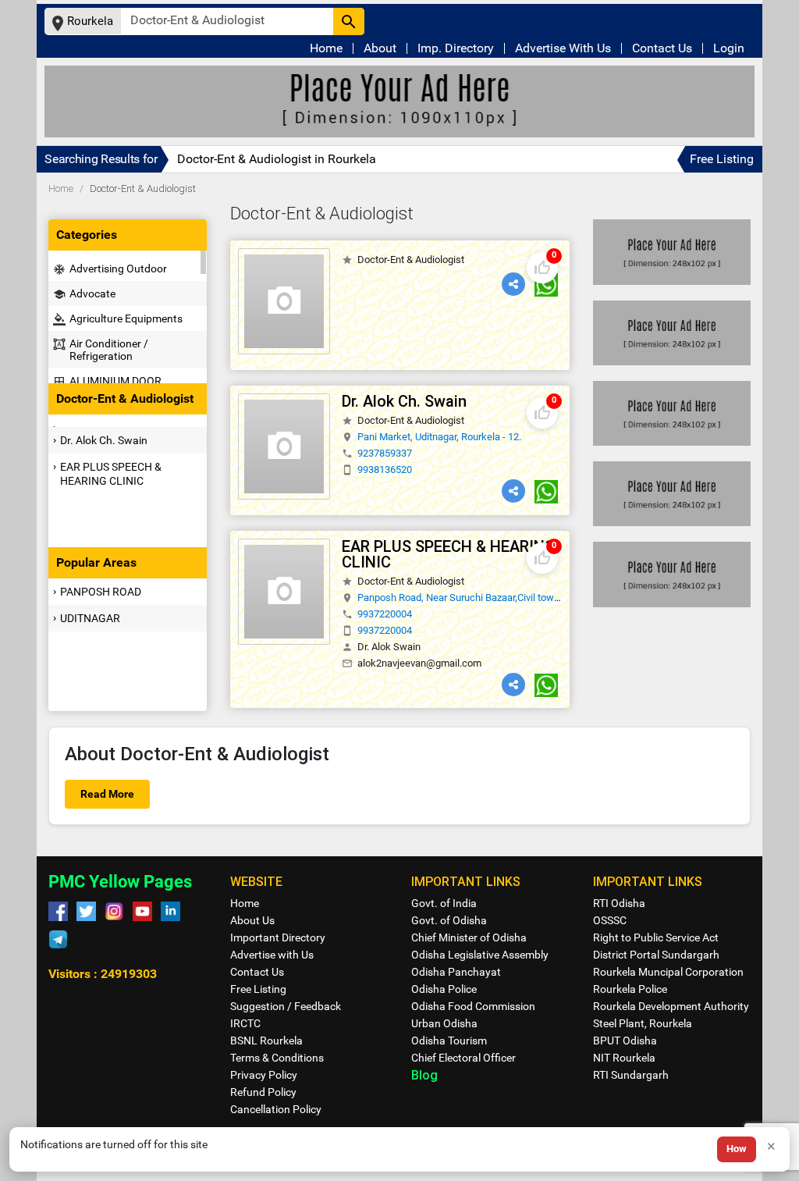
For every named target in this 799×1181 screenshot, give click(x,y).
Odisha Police (444, 989)
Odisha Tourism (449, 1040)
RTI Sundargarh (631, 1075)
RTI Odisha (619, 903)
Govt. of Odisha (449, 920)
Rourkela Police (630, 989)
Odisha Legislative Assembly (480, 954)
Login (728, 48)
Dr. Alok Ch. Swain (103, 440)
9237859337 (384, 453)
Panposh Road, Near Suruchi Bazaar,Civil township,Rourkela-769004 (506, 597)
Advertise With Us (563, 48)
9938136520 (384, 469)
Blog (424, 1075)
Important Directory (277, 937)
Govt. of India (444, 903)
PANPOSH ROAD (100, 591)
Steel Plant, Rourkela (642, 1023)
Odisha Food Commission (473, 1006)
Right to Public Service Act (656, 937)
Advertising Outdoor (110, 269)
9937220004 (384, 614)
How (736, 1148)
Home (326, 48)
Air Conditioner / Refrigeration (100, 349)
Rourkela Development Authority (671, 1006)
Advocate (84, 294)
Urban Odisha (444, 1023)
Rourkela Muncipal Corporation (668, 972)
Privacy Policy (263, 1075)
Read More (107, 794)
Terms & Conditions (277, 1057)
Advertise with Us (272, 954)
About (380, 48)
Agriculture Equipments (118, 318)
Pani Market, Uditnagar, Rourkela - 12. (439, 437)
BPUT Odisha (625, 1040)
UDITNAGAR (90, 618)
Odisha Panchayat (456, 972)
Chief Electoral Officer (463, 1057)
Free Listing (722, 158)
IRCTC (245, 1023)
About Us (252, 920)
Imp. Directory (455, 48)
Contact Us (662, 48)
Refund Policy (263, 1092)
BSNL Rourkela (266, 1040)
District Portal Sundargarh (656, 954)
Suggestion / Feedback (285, 1006)
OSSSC (610, 920)
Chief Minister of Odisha (469, 937)
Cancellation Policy (275, 1109)
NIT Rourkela (624, 1057)
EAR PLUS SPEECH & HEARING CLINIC (111, 474)
